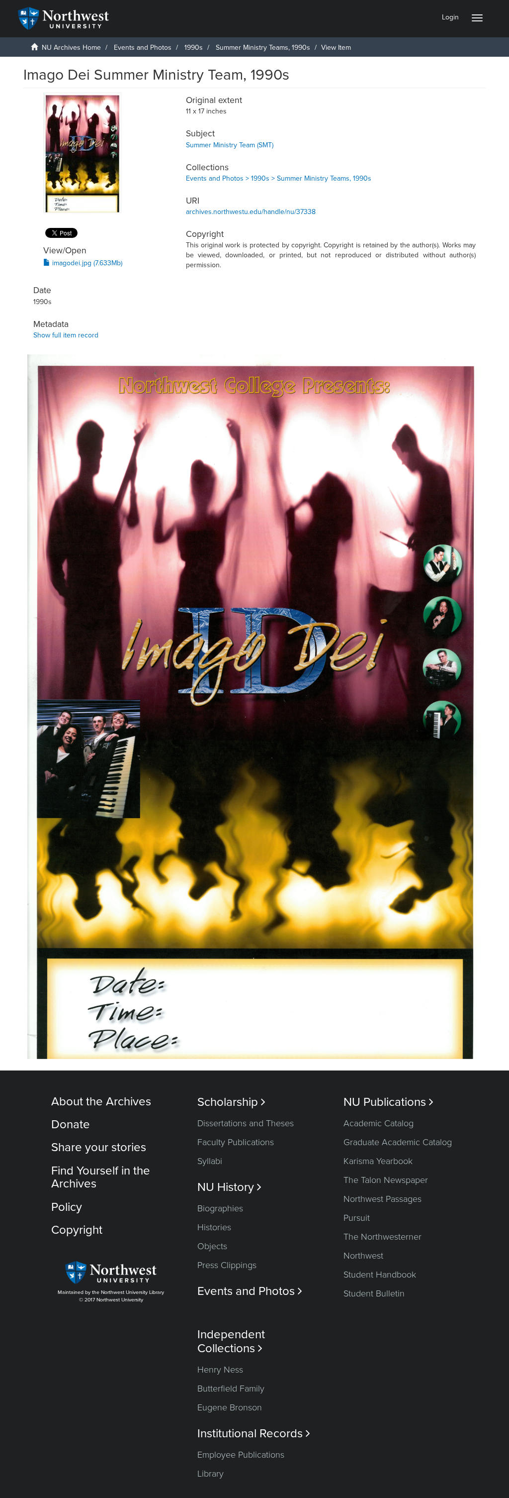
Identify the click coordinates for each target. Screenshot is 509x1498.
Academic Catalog (378, 1123)
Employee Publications (240, 1454)
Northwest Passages (382, 1198)
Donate (70, 1124)
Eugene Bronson (229, 1407)
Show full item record (65, 335)
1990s (193, 47)
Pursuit (356, 1217)
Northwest (363, 1255)
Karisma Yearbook (378, 1161)
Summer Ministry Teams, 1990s (263, 47)
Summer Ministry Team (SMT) (229, 145)
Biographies (220, 1208)
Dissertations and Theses (245, 1123)
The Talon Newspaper (385, 1180)
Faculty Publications (235, 1142)
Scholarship (231, 1102)
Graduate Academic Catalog (397, 1142)
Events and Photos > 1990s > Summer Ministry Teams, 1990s (278, 178)
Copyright (76, 1230)
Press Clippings (226, 1265)
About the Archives (101, 1101)
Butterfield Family (230, 1388)
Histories (214, 1227)
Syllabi (209, 1161)
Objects (212, 1246)
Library (210, 1473)
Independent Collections (231, 1341)
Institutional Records (253, 1433)
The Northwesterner (382, 1236)
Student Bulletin (374, 1293)
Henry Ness (220, 1369)
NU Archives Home (71, 47)
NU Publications (388, 1102)
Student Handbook (379, 1274)
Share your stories (98, 1147)
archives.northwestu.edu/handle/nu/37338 (251, 212)
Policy (66, 1207)
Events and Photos (142, 47)
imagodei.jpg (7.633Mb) (86, 263)
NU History (229, 1187)
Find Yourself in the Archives (100, 1177)
